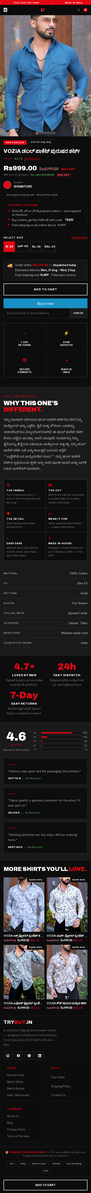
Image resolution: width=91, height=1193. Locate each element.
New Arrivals (15, 1075)
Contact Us (58, 1095)
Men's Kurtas (15, 1088)
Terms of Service (18, 1136)
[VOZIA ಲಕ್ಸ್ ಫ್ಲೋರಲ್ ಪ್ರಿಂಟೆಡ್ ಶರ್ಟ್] (24, 904)
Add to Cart (45, 289)
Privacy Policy (16, 1129)
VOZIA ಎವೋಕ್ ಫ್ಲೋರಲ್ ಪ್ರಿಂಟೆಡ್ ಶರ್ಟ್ (26, 1003)
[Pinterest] (29, 1055)
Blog (10, 1123)
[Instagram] (8, 1055)
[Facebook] (18, 1055)
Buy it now (45, 304)
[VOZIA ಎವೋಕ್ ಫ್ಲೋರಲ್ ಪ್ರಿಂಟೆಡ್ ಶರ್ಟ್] (24, 972)
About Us (13, 1116)
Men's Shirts (15, 1082)
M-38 (9, 246)
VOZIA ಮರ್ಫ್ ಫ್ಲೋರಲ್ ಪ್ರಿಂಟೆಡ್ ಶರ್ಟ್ (69, 935)
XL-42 (36, 246)
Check (78, 313)
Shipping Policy (60, 1086)
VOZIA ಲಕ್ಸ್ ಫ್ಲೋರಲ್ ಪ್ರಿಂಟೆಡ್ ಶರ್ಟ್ (24, 935)
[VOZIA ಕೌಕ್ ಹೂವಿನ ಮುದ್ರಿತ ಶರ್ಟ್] (67, 972)
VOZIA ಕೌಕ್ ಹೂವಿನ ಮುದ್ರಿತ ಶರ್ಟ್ (67, 1003)
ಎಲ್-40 (23, 246)
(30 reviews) (32, 159)
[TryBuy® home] (43, 10)
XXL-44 (49, 246)
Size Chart (58, 1077)
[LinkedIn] (39, 1055)
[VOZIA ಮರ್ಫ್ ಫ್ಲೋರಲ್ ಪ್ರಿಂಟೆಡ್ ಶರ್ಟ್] (67, 904)
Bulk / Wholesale (18, 1095)
